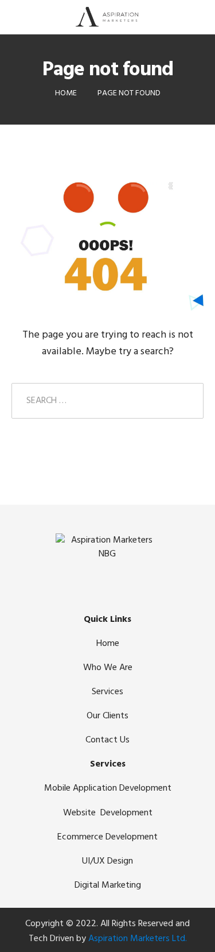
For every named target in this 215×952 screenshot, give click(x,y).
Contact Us (107, 740)
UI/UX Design (107, 861)
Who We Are (107, 667)
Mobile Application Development (107, 788)
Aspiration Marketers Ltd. (137, 938)
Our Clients (107, 716)
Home (107, 643)
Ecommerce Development (107, 837)
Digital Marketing (108, 885)
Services (107, 691)
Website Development (108, 813)
